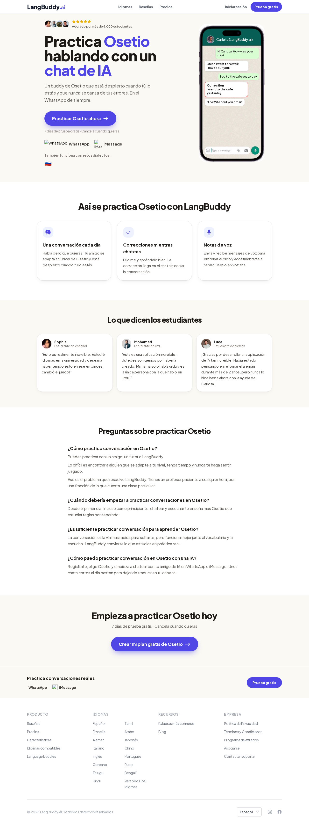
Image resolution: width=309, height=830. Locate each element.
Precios (166, 7)
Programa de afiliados (241, 740)
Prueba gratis (266, 7)
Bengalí (130, 773)
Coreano (100, 764)
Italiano (99, 748)
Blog (162, 731)
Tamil (129, 723)
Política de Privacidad (241, 723)
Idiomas (125, 7)
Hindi (97, 781)
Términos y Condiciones (243, 731)
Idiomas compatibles (44, 748)
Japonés (131, 740)
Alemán (99, 740)
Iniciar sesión (236, 7)
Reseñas (146, 7)
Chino (129, 748)
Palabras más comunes (176, 723)
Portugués (133, 756)
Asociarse (232, 748)
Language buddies (41, 756)
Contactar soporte (239, 756)
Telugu (98, 773)
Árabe (129, 731)
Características (39, 740)
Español (99, 723)
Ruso (129, 764)
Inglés (97, 756)
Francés (99, 731)
